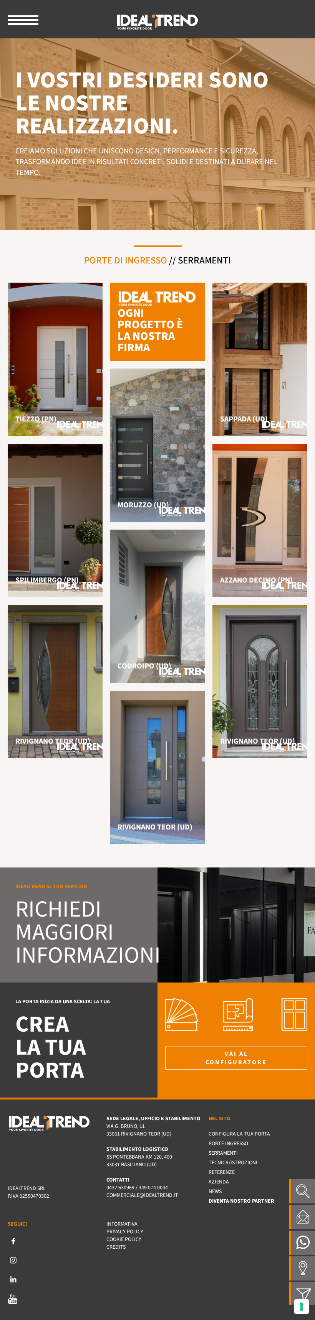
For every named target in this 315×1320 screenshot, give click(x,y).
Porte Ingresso (228, 1143)
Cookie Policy (123, 1239)
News (215, 1191)
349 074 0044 (153, 1188)
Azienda (219, 1182)
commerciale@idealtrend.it (142, 1195)
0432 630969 (120, 1188)
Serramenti (204, 260)
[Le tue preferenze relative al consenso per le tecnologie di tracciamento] (301, 1306)
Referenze (222, 1172)
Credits (116, 1247)
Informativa (122, 1224)
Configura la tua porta (239, 1134)
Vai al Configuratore (236, 1058)
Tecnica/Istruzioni (233, 1163)
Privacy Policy (124, 1232)
